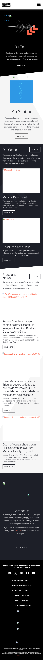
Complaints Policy (21, 585)
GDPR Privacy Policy (21, 580)
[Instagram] (21, 573)
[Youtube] (33, 573)
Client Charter (21, 595)
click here (18, 531)
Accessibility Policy (21, 590)
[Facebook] (27, 573)
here (18, 655)
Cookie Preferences (21, 605)
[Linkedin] (9, 573)
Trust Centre (21, 600)
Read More (8, 212)
